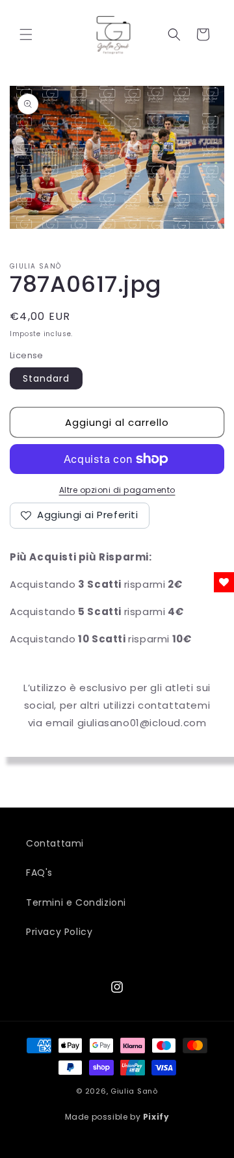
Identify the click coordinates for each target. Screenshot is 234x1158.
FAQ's (39, 872)
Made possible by (117, 1116)
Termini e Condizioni (76, 902)
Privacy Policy (59, 931)
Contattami (55, 843)
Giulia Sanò (134, 1091)
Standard (46, 378)
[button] (26, 34)
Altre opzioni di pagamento (117, 489)
